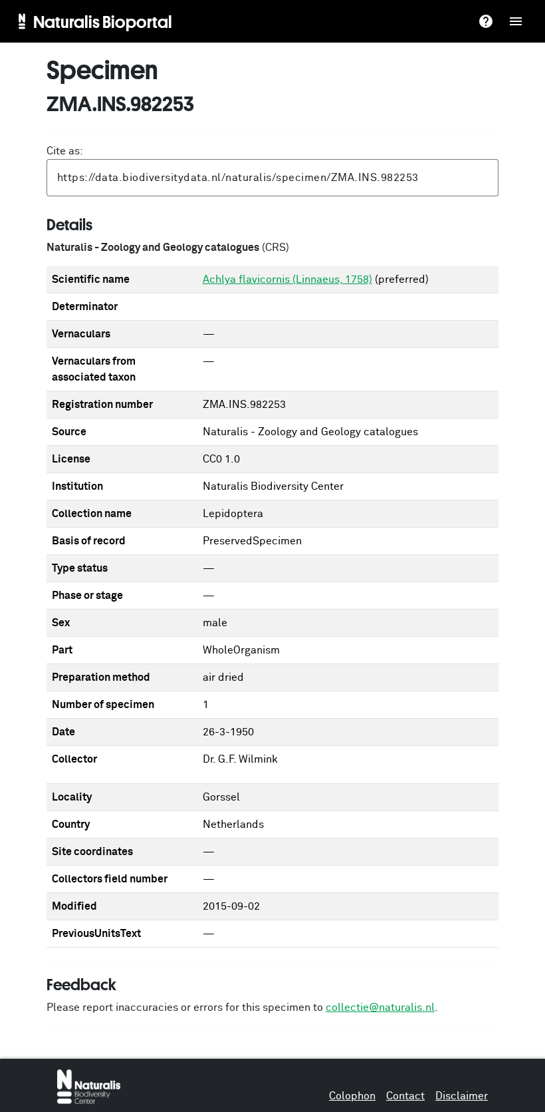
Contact (405, 1096)
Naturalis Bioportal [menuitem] (102, 21)
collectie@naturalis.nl (380, 1007)
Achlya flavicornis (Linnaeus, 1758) (287, 279)
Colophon (352, 1096)
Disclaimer (461, 1096)
